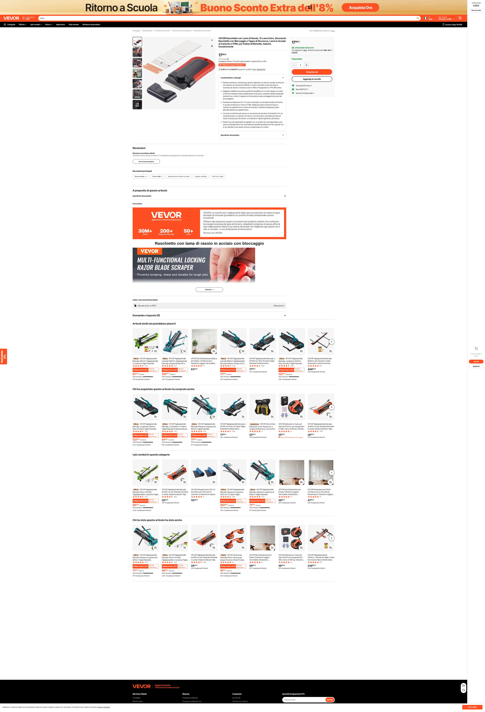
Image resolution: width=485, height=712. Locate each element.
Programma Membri (190, 698)
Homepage (136, 31)
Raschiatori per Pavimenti (202, 31)
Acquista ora (312, 72)
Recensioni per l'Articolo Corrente (178, 176)
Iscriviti (330, 700)
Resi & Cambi (138, 701)
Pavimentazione (147, 31)
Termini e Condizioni (240, 701)
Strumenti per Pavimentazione (181, 31)
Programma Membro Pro (192, 701)
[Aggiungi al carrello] (155, 351)
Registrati (476, 366)
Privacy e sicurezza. (104, 707)
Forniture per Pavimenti (162, 31)
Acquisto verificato (201, 176)
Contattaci (136, 698)
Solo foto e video (217, 176)
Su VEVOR (236, 698)
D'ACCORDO (472, 707)
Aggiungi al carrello (312, 79)
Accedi (476, 361)
